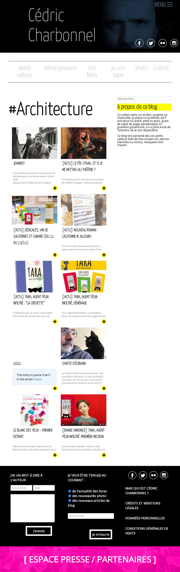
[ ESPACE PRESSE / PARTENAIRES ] (90, 559)
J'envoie (39, 531)
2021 (17, 364)
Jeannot (19, 163)
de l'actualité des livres (89, 491)
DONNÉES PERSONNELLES (145, 518)
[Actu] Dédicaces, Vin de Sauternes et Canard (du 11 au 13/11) (33, 236)
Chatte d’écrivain (74, 364)
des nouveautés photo (88, 496)
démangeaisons (60, 68)
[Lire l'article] (55, 189)
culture (161, 68)
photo (141, 68)
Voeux (37, 379)
